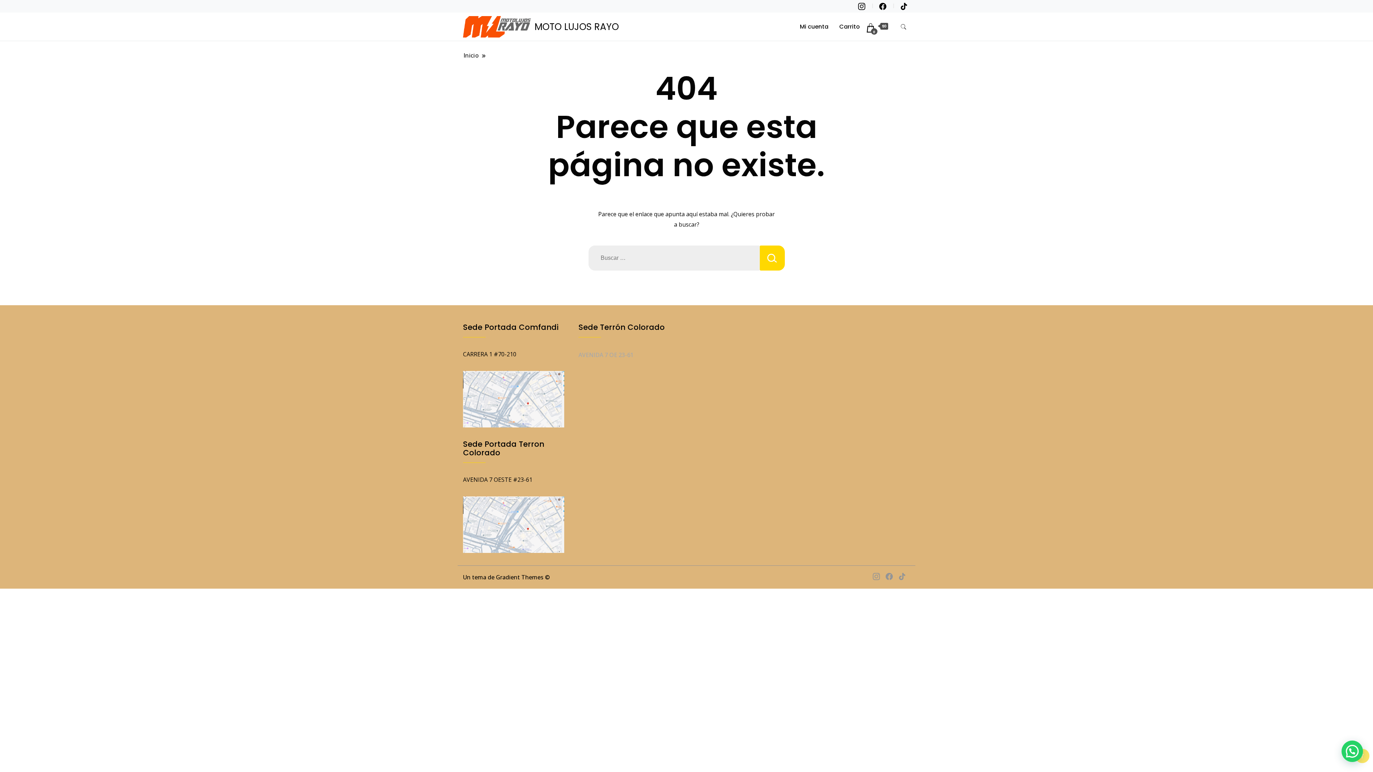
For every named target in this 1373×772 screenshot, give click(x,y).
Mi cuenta (814, 27)
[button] (1352, 751)
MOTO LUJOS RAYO (577, 26)
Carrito (849, 27)
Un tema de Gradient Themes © (506, 577)
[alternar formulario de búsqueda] (903, 27)
